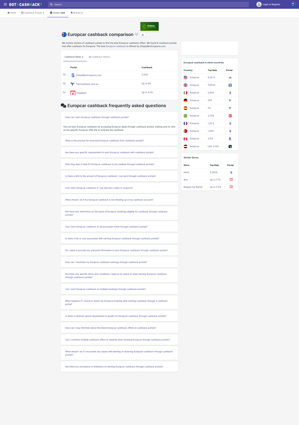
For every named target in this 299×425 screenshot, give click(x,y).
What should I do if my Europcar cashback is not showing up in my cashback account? (109, 199)
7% (209, 108)
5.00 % (211, 77)
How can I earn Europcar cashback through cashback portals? (97, 117)
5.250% (214, 172)
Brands (78, 12)
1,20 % (211, 123)
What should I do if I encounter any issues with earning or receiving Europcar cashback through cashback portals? (119, 353)
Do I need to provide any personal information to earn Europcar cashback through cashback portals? (116, 250)
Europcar (194, 77)
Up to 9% (146, 83)
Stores (59, 12)
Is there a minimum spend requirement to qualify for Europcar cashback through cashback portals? (115, 316)
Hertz (186, 172)
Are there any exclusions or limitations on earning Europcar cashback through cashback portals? (114, 366)
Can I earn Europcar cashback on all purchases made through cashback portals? (106, 226)
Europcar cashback (116, 46)
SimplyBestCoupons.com (88, 75)
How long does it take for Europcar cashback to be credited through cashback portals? (109, 164)
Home (13, 12)
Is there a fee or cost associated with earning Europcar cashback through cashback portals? (112, 238)
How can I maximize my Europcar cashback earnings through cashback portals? (106, 262)
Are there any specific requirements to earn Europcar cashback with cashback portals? (109, 152)
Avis (186, 179)
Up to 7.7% (215, 179)
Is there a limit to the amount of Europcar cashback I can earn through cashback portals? (110, 176)
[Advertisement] (209, 48)
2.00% (145, 74)
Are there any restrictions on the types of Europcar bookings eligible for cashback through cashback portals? (116, 213)
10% (210, 100)
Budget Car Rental (193, 187)
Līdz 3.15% (213, 146)
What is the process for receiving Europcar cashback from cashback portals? (104, 140)
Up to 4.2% (147, 92)
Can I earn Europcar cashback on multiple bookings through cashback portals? (105, 289)
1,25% (211, 131)
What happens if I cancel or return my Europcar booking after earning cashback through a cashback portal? (116, 302)
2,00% (211, 92)
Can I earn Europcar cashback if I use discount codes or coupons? (99, 188)
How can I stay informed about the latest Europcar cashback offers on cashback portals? (110, 327)
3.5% (210, 138)
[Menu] (5, 4)
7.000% (211, 85)
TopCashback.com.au (87, 84)
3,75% (211, 115)
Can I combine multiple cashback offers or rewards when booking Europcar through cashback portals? (117, 339)
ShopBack (81, 93)
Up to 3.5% (215, 187)
